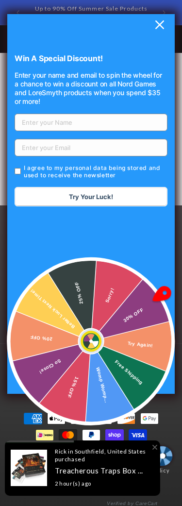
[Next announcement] (164, 12)
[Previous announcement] (18, 12)
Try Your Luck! (91, 197)
